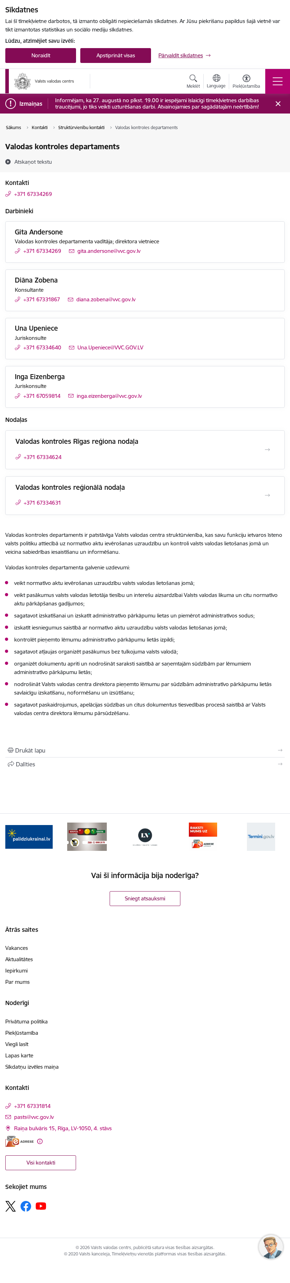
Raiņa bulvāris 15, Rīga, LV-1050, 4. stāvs (63, 1128)
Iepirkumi (16, 970)
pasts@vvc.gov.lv (34, 1117)
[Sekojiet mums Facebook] (26, 1206)
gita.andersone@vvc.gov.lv (108, 251)
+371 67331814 (32, 1106)
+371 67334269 (33, 194)
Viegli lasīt (16, 1044)
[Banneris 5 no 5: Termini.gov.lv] (261, 836)
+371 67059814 (41, 396)
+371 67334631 (42, 502)
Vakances (16, 948)
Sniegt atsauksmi (145, 898)
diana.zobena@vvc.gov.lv (105, 299)
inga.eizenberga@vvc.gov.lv (109, 396)
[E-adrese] (19, 1141)
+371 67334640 (42, 347)
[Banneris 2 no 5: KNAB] (87, 836)
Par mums (17, 982)
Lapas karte (19, 1055)
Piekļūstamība (21, 1032)
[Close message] (278, 103)
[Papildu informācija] (39, 1141)
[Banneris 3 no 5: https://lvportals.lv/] (145, 836)
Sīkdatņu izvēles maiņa (32, 1066)
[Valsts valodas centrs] (44, 81)
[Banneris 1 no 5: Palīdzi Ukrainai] (29, 836)
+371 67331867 (41, 299)
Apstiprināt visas (116, 55)
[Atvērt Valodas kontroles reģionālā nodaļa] (267, 495)
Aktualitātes (19, 959)
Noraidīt (40, 55)
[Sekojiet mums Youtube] (41, 1206)
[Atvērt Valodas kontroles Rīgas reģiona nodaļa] (267, 450)
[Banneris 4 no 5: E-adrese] (203, 836)
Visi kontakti (41, 1162)
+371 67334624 (43, 457)
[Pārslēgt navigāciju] (277, 81)
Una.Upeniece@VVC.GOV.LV (110, 347)
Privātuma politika (26, 1021)
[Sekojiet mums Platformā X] (10, 1206)
